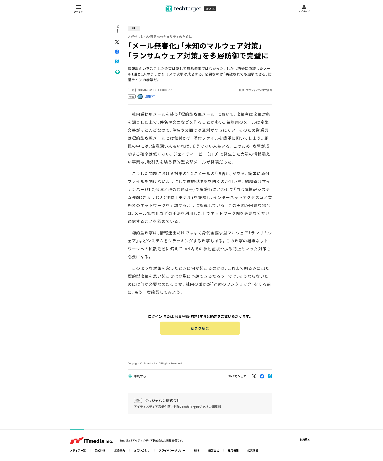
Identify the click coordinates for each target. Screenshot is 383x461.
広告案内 (119, 450)
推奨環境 (252, 450)
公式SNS (100, 450)
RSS (196, 450)
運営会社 (213, 450)
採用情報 (233, 450)
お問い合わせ (142, 450)
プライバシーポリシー (172, 450)
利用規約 (305, 439)
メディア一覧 (78, 450)
